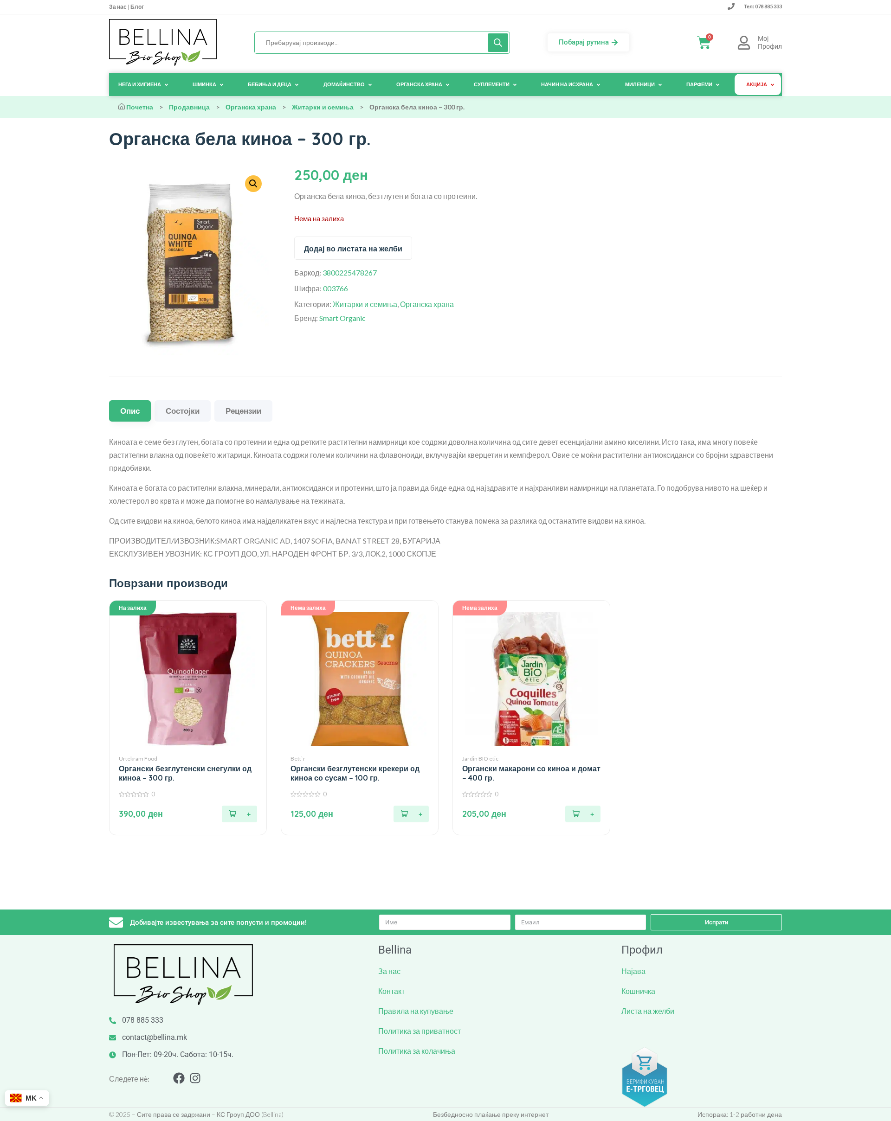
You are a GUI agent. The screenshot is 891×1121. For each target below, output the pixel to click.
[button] (239, 814)
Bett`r (298, 758)
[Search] (498, 42)
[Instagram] (195, 1078)
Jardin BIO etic (480, 758)
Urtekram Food (138, 758)
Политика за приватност (419, 1030)
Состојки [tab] (183, 411)
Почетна (139, 107)
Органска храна (251, 107)
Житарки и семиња (323, 107)
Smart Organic (342, 318)
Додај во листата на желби (353, 248)
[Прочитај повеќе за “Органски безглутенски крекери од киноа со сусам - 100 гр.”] (411, 814)
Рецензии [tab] (243, 411)
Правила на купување (415, 1010)
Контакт (391, 990)
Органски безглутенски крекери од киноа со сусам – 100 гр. (355, 773)
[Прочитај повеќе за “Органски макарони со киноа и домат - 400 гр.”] (582, 814)
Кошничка (638, 990)
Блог (136, 6)
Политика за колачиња (416, 1050)
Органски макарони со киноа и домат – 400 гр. (531, 773)
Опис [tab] (130, 411)
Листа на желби (647, 1010)
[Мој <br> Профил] (744, 43)
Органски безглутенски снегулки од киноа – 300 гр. (185, 773)
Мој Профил (770, 42)
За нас (118, 6)
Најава (633, 971)
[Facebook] (179, 1078)
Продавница (189, 107)
